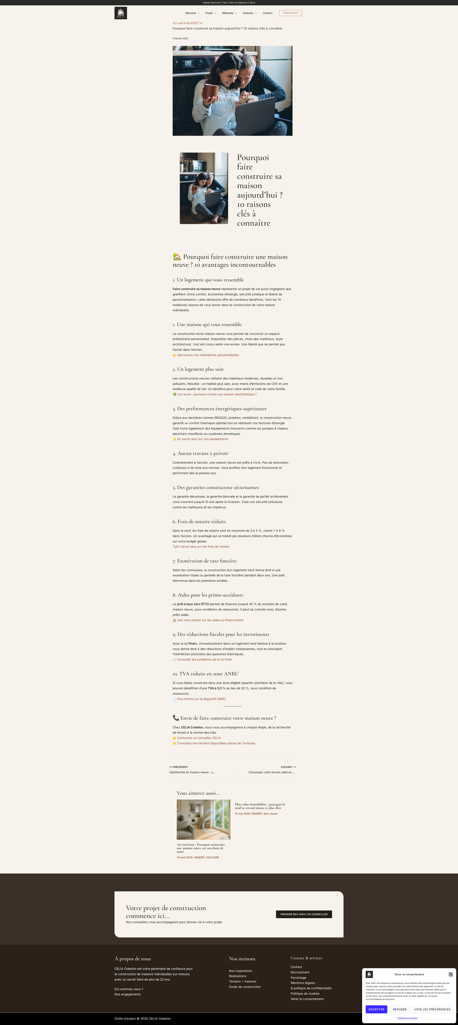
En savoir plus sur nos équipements (202, 439)
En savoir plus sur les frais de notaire (202, 546)
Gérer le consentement (307, 999)
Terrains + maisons (242, 981)
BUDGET (200, 857)
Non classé (270, 813)
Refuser (400, 1009)
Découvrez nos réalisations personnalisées (208, 355)
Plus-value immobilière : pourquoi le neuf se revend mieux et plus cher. (260, 806)
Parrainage (298, 977)
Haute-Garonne (211, 2)
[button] (451, 974)
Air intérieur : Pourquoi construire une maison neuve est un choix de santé (201, 848)
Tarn (225, 2)
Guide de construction (245, 987)
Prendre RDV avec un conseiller (304, 914)
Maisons (191, 12)
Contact (267, 12)
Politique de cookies (407, 1018)
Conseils (248, 12)
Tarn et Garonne (239, 2)
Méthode (227, 12)
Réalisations (237, 976)
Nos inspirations (240, 971)
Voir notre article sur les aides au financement (210, 620)
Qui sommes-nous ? (128, 989)
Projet (209, 12)
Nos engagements (127, 994)
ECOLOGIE (212, 857)
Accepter (377, 1009)
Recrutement (300, 972)
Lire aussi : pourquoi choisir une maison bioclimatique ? (217, 394)
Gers (252, 2)
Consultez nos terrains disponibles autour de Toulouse (216, 743)
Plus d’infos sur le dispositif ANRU (201, 699)
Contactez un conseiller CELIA (199, 738)
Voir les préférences (433, 1009)
